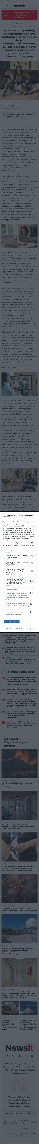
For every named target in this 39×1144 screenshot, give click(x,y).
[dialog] (19, 572)
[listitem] (19, 551)
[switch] (31, 556)
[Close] (35, 515)
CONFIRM (12, 621)
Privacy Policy (30, 629)
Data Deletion (8, 629)
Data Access (19, 629)
